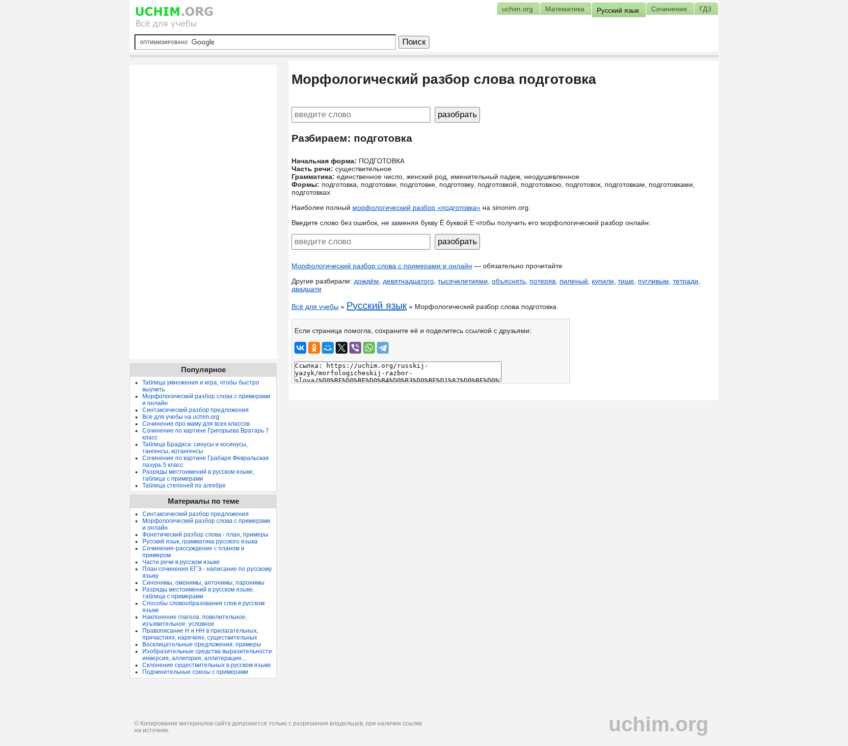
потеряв (543, 281)
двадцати (306, 289)
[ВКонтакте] (300, 348)
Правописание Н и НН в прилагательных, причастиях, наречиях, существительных (200, 634)
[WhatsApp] (369, 348)
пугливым (653, 281)
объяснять (509, 281)
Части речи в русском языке (181, 562)
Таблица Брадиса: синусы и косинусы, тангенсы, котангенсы (195, 448)
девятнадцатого (408, 281)
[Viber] (355, 348)
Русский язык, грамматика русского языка (200, 541)
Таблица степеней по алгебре (184, 485)
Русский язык (376, 305)
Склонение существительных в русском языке (206, 665)
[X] (341, 348)
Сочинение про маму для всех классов (196, 423)
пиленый (573, 281)
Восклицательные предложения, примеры (201, 644)
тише (626, 281)
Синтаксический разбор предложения (195, 410)
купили (603, 281)
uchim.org (659, 724)
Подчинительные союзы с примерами (195, 672)
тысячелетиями (463, 281)
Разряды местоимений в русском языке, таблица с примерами (198, 475)
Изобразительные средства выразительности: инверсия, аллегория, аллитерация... (207, 655)
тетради (685, 281)
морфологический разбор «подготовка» (416, 207)
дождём (366, 281)
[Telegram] (383, 348)
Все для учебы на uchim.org (180, 416)
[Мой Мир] (328, 348)
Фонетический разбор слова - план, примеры (205, 534)
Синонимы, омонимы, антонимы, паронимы (203, 582)
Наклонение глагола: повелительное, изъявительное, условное (194, 620)
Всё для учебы (315, 306)
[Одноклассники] (314, 348)
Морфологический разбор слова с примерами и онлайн (382, 266)
